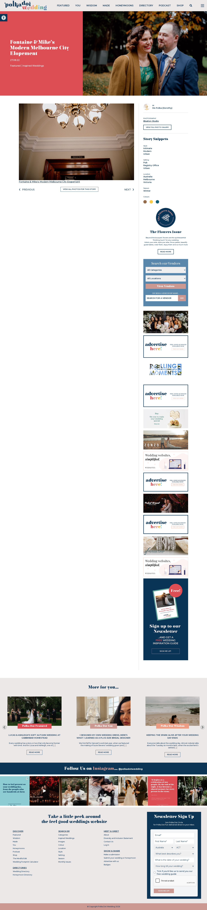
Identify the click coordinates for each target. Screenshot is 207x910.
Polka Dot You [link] (104, 726)
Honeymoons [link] (124, 5)
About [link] (106, 835)
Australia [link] (147, 176)
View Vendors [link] (165, 286)
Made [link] (106, 5)
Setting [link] (61, 855)
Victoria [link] (147, 182)
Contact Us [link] (108, 842)
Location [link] (62, 848)
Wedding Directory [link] (21, 871)
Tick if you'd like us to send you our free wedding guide (174, 872)
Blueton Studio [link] (151, 121)
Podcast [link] (165, 5)
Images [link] (61, 842)
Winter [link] (147, 191)
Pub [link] (145, 162)
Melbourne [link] (149, 179)
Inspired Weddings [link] (33, 65)
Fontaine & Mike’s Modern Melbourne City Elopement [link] (49, 181)
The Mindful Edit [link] (20, 858)
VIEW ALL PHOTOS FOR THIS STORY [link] (79, 189)
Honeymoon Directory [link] (22, 875)
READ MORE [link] (165, 252)
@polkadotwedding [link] (130, 769)
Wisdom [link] (91, 5)
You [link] (77, 5)
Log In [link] (106, 845)
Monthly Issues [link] (64, 862)
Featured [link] (63, 5)
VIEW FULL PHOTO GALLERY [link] (157, 127)
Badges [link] (107, 865)
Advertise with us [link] (111, 861)
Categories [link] (63, 835)
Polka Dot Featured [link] (34, 726)
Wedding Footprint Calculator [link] (25, 862)
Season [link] (61, 858)
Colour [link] (61, 845)
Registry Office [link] (151, 165)
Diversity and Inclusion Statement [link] (118, 838)
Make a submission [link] (112, 854)
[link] (3, 17)
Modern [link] (147, 151)
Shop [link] (180, 5)
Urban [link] (146, 154)
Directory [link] (146, 5)
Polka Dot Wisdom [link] (172, 726)
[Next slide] (202, 727)
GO (182, 298)
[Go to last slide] (4, 727)
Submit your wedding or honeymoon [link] (120, 858)
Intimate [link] (147, 148)
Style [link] (60, 852)
